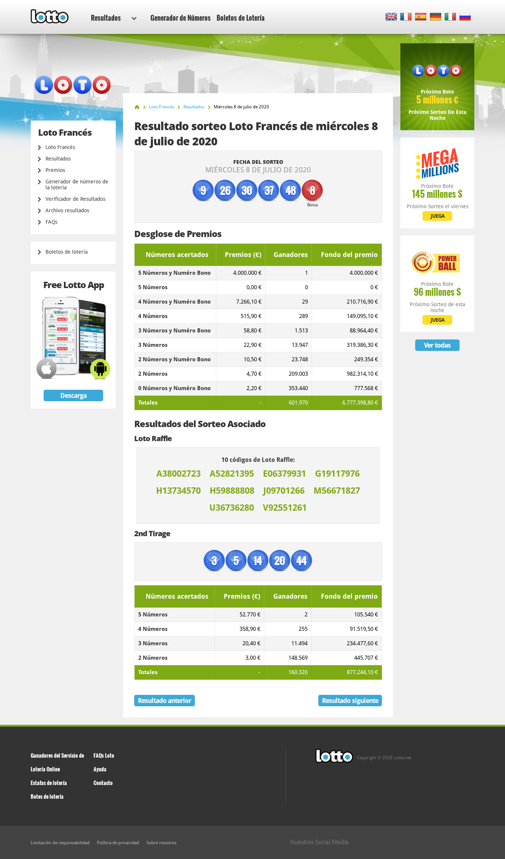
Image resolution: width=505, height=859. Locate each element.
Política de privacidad (118, 842)
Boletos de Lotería (241, 18)
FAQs (51, 222)
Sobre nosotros (161, 842)
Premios (55, 170)
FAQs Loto (104, 755)
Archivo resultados (67, 210)
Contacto (103, 783)
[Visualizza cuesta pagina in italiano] (450, 17)
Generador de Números (180, 18)
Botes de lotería (47, 796)
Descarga (73, 395)
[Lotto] (137, 107)
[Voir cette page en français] (406, 17)
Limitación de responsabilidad (60, 842)
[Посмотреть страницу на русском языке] (465, 17)
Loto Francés (60, 147)
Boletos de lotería (66, 252)
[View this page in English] (391, 17)
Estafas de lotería (49, 783)
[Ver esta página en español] (421, 17)
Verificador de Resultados (75, 199)
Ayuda (100, 769)
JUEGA (437, 216)
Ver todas (437, 345)
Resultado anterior (164, 700)
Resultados (106, 18)
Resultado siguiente (350, 700)
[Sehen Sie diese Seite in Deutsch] (435, 17)
